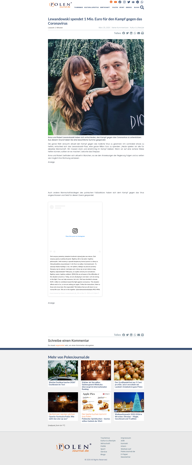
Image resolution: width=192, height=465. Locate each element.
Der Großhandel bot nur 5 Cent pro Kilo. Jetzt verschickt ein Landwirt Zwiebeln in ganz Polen (128, 384)
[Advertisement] (96, 177)
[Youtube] (116, 2)
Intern (123, 446)
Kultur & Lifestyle (91, 7)
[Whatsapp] (142, 2)
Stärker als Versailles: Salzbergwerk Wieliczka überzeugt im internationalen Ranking (94, 385)
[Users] (133, 2)
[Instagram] (124, 2)
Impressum (126, 438)
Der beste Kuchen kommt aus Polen (94, 415)
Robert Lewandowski (67, 293)
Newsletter (125, 457)
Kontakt (124, 443)
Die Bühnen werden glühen (62, 414)
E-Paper (124, 454)
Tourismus (78, 7)
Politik (115, 7)
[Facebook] (120, 2)
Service (129, 7)
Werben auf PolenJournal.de (128, 450)
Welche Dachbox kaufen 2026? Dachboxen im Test (62, 383)
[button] (142, 7)
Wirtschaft (105, 7)
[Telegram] (138, 2)
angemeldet (60, 345)
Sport (121, 7)
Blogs (136, 7)
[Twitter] (129, 2)
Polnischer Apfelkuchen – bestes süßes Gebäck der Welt (96, 420)
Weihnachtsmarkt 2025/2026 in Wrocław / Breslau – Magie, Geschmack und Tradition (128, 416)
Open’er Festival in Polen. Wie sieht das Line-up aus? (61, 417)
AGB (122, 440)
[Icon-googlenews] (111, 2)
